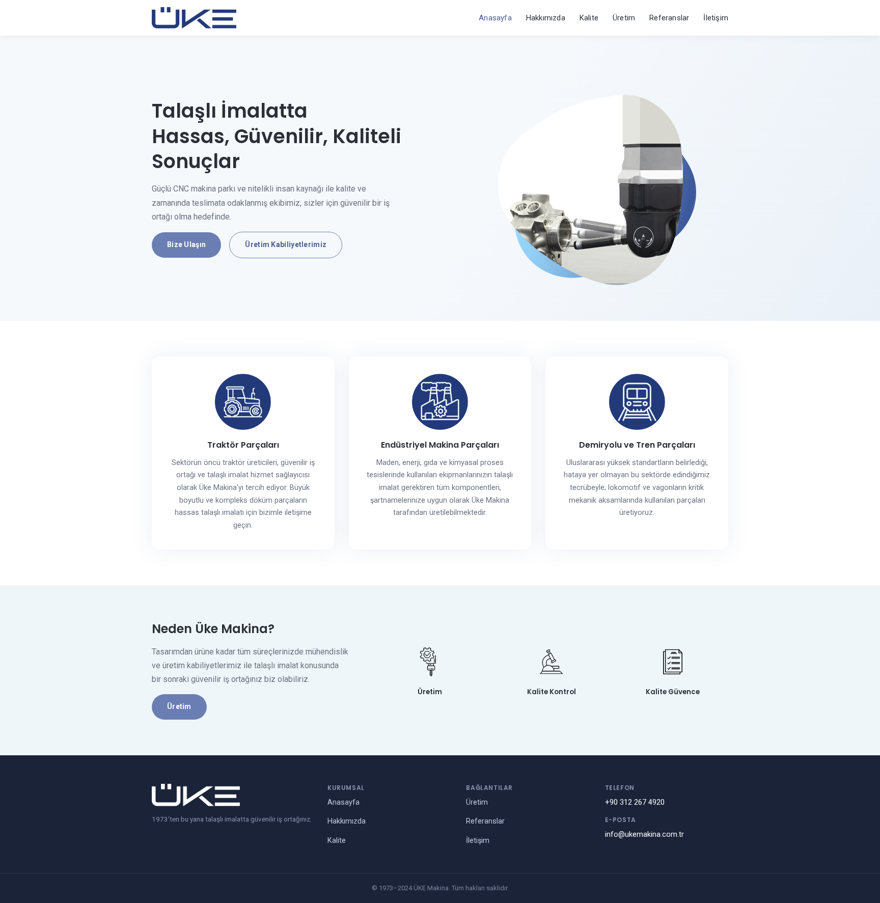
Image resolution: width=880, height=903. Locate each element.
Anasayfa (495, 17)
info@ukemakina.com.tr (644, 834)
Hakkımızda (545, 17)
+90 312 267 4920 (635, 802)
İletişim (715, 17)
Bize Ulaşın (186, 244)
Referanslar (669, 17)
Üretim (624, 17)
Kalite (589, 17)
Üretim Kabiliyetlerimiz (285, 244)
